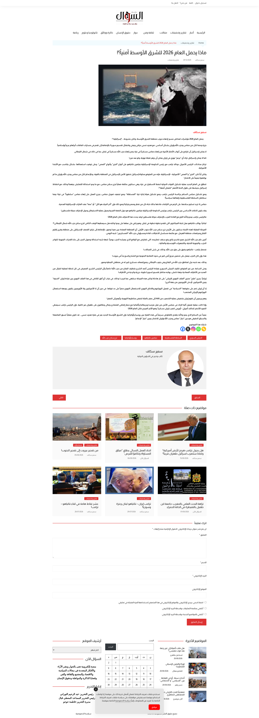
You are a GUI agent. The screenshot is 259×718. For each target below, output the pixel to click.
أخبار (191, 32)
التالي (61, 397)
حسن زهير (178, 685)
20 (129, 679)
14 (123, 674)
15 (115, 674)
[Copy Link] (203, 329)
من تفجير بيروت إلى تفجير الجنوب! (79, 450)
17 (150, 679)
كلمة (191, 3)
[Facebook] (182, 329)
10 (150, 674)
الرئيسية (201, 32)
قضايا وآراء (78, 445)
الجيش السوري (196, 338)
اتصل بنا (174, 3)
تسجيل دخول (200, 3)
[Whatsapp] (198, 329)
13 (129, 674)
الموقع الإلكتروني (199, 589)
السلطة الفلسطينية (173, 338)
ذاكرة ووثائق (107, 32)
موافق (154, 707)
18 (144, 679)
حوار (135, 32)
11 (143, 674)
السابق (197, 397)
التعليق (202, 535)
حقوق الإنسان (123, 32)
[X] (188, 329)
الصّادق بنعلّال (177, 671)
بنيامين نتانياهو (150, 338)
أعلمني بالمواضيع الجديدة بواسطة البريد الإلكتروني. (182, 614)
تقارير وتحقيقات (178, 32)
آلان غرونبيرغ (177, 699)
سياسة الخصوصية (83, 713)
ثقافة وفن (148, 32)
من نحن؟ (183, 3)
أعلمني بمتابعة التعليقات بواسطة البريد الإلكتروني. (182, 608)
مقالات (163, 32)
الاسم (203, 562)
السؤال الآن (144, 458)
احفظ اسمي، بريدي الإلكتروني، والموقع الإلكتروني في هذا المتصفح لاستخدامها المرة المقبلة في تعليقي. (160, 602)
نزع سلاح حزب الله (109, 338)
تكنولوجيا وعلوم (90, 32)
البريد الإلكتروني (199, 576)
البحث (151, 640)
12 (136, 674)
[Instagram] (193, 329)
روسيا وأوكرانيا (131, 338)
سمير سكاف (199, 60)
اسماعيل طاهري (176, 655)
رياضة (76, 32)
